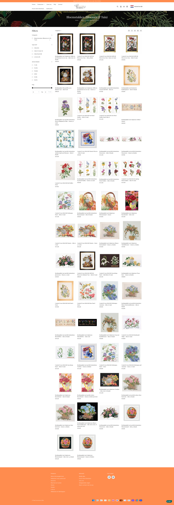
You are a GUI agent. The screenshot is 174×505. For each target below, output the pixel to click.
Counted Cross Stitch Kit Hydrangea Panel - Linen (108, 365)
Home (33, 4)
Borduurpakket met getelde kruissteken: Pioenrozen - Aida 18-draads (109, 152)
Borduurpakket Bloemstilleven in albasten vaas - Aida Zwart (63, 88)
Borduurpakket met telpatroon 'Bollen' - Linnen (131, 120)
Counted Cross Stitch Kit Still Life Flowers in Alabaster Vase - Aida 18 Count (87, 274)
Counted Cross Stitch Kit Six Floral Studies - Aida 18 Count (85, 116)
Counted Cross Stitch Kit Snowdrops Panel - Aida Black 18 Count (108, 274)
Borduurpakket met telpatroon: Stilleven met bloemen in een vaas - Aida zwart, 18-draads (65, 57)
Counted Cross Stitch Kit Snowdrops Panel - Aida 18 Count (64, 365)
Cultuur (53, 489)
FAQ (55, 4)
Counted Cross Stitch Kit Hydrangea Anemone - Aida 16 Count (108, 304)
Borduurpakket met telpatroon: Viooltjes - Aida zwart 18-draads (109, 390)
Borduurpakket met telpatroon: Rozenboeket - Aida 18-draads (62, 395)
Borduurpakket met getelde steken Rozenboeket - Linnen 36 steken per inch (87, 395)
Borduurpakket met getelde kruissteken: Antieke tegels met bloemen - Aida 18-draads (65, 153)
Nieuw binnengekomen (57, 476)
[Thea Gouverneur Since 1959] (80, 6)
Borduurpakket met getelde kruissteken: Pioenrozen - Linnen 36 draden (131, 152)
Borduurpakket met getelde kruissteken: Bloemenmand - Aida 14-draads (131, 425)
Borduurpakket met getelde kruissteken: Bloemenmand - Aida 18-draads (87, 213)
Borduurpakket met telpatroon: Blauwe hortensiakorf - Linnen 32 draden (109, 243)
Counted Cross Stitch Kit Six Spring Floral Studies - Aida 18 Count (130, 179)
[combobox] (136, 6)
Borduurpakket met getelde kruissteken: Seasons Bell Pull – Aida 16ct (109, 88)
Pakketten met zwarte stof (58, 478)
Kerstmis (53, 480)
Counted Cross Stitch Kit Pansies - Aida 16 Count (65, 243)
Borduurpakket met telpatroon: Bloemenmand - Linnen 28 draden (85, 456)
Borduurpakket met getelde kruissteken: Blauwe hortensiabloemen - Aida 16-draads (131, 305)
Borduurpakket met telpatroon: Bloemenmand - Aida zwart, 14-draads (64, 456)
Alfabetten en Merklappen (58, 491)
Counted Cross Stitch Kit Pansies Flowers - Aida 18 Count (87, 152)
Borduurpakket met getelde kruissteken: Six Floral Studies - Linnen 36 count (87, 179)
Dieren (52, 485)
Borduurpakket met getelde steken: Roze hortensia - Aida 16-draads (131, 395)
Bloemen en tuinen (56, 483)
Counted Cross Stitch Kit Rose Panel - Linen (86, 304)
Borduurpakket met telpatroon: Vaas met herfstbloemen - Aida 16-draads (109, 335)
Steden (53, 487)
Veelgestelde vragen (84, 483)
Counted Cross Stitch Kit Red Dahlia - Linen (64, 183)
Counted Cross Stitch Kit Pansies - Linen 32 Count (87, 243)
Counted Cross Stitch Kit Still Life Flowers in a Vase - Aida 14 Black (85, 57)
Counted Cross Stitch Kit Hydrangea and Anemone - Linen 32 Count (131, 365)
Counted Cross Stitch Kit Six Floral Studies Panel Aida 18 (107, 116)
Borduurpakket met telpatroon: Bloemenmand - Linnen (107, 213)
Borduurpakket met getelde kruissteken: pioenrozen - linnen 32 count (65, 274)
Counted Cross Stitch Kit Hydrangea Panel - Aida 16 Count (64, 213)
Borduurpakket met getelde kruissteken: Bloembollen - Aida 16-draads (65, 335)
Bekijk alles (82, 476)
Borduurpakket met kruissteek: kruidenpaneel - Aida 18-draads (129, 88)
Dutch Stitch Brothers (38, 8)
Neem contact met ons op (86, 485)
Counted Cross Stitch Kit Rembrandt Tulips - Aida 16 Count (130, 335)
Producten (40, 4)
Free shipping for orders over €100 (87, 1)
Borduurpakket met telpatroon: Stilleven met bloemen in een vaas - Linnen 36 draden (87, 89)
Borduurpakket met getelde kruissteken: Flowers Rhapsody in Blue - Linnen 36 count (65, 121)
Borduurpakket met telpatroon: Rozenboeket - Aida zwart (129, 213)
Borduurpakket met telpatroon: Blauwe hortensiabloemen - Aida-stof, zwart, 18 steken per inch (87, 424)
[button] (127, 6)
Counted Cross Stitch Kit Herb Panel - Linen (64, 304)
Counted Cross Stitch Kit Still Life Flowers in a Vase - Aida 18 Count (130, 57)
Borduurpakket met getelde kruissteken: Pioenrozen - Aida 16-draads (109, 425)
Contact (60, 4)
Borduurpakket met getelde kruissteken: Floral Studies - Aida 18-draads (109, 179)
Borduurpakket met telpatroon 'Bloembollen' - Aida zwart (84, 335)
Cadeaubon (49, 8)
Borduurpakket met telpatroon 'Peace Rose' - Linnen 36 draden (131, 274)
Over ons (49, 4)
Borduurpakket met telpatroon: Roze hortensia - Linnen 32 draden (64, 425)
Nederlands (138, 6)
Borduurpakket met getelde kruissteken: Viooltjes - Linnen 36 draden (87, 365)
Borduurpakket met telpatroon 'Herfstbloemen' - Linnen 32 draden (130, 243)
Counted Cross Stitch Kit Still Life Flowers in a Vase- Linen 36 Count (107, 57)
